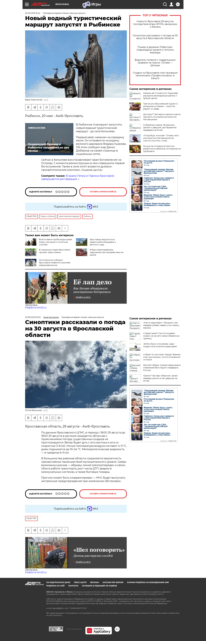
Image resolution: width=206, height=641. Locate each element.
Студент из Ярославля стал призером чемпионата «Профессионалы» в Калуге (155, 75)
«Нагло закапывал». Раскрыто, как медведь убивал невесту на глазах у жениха (161, 325)
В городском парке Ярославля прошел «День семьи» (54, 251)
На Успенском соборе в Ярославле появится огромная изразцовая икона (54, 262)
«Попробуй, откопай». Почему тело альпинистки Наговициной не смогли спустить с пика (161, 138)
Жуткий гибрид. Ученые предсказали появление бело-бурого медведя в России (162, 367)
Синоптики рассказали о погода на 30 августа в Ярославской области (155, 37)
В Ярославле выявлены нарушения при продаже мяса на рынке (106, 252)
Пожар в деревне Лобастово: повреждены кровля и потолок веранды (155, 50)
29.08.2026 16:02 (33, 317)
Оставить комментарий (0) (103, 192)
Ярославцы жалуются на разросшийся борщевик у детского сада (103, 242)
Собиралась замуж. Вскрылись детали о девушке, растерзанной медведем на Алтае (159, 127)
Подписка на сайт (55, 586)
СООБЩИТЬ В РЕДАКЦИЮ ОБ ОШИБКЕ (99, 586)
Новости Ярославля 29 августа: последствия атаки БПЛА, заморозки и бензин (155, 24)
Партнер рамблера (74, 629)
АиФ (46, 99)
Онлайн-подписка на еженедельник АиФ (148, 582)
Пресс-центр (80, 582)
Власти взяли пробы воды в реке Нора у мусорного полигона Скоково (55, 242)
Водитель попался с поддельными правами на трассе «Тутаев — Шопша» (155, 63)
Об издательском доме (58, 582)
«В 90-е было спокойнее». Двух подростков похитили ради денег (160, 345)
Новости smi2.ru (36, 307)
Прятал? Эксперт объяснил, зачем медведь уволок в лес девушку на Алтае (160, 378)
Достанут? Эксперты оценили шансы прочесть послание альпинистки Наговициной (162, 117)
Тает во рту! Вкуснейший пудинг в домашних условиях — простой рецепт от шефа (160, 106)
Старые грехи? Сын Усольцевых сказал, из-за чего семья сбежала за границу (161, 336)
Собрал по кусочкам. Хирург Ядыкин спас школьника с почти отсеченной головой (162, 357)
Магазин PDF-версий (113, 582)
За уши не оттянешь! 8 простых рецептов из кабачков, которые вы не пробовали (162, 148)
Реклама (94, 582)
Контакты (73, 586)
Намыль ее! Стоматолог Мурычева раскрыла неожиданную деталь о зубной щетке (160, 95)
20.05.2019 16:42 (32, 13)
